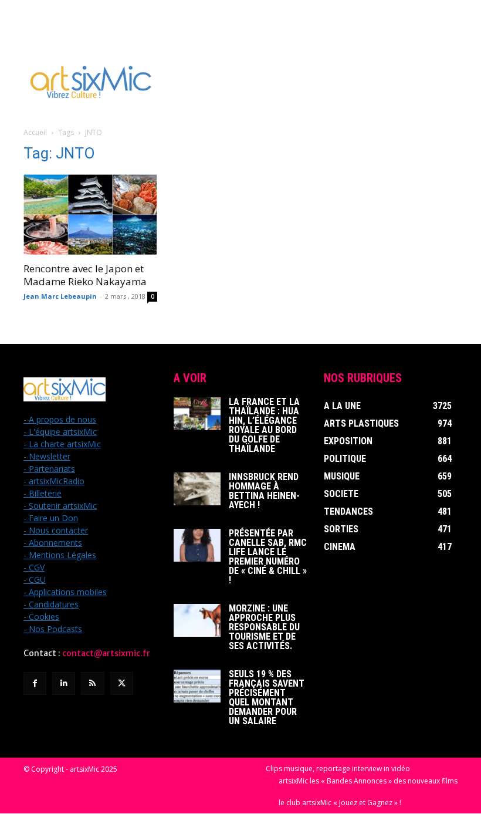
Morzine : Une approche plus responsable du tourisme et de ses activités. (264, 627)
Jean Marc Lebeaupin (60, 296)
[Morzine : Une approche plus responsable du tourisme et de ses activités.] (197, 620)
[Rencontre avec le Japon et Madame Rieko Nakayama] (90, 214)
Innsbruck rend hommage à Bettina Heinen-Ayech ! (264, 491)
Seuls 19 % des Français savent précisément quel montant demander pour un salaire (266, 697)
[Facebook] (34, 683)
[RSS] (92, 683)
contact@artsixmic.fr (106, 653)
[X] (121, 683)
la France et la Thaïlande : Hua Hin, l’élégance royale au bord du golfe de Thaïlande (264, 425)
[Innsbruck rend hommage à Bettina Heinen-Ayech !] (197, 488)
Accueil (35, 132)
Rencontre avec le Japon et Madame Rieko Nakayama (85, 275)
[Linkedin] (63, 683)
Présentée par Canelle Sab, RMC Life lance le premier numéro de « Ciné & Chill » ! (268, 557)
